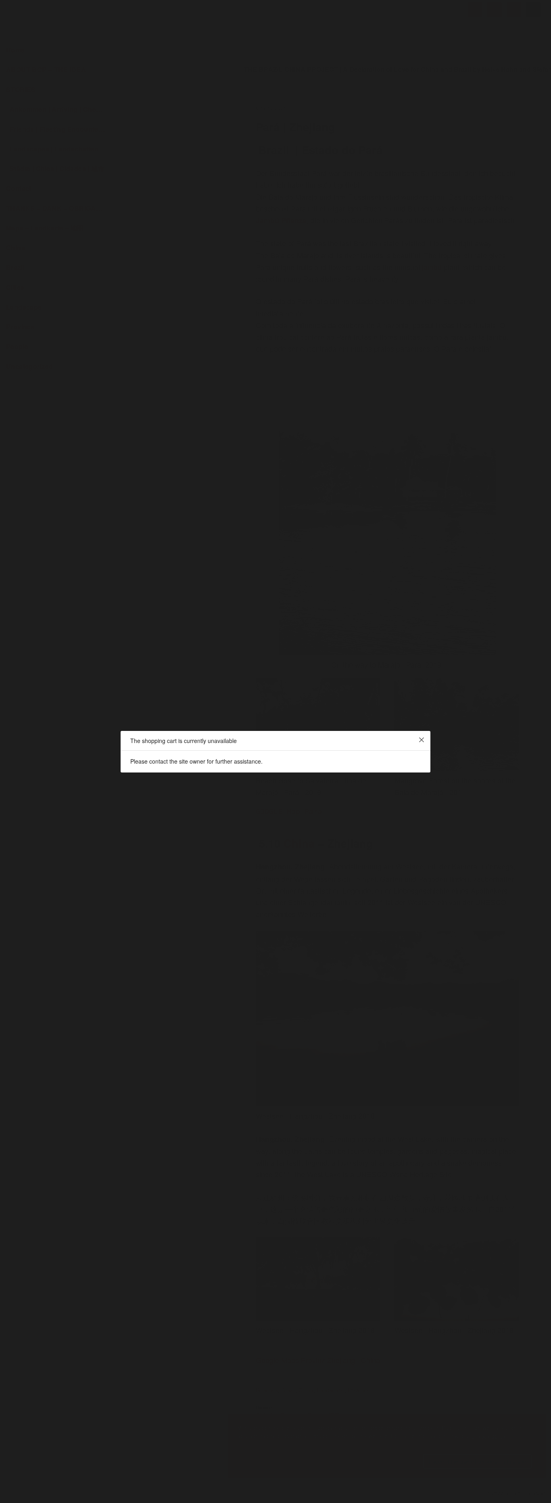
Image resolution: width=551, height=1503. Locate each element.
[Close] (421, 740)
